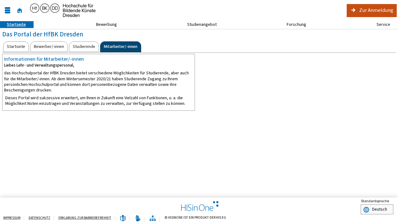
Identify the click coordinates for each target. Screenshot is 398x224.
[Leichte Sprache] (123, 218)
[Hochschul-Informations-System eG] (63, 10)
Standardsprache (375, 200)
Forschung (293, 24)
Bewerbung (103, 24)
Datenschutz (39, 218)
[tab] (16, 46)
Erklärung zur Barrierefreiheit (84, 218)
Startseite (13, 24)
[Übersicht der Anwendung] (153, 218)
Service (380, 24)
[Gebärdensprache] (138, 218)
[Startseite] (19, 10)
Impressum (12, 218)
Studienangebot (198, 24)
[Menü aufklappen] (7, 10)
